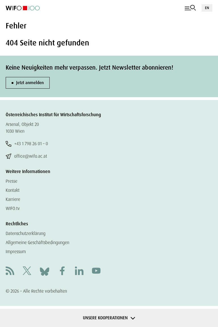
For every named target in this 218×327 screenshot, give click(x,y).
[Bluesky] (44, 271)
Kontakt (13, 190)
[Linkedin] (79, 271)
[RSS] (10, 271)
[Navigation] (190, 8)
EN (207, 7)
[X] (27, 271)
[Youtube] (96, 271)
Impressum (16, 252)
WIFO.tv (13, 208)
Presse (11, 181)
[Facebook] (62, 271)
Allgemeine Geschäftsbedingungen (37, 242)
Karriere (13, 199)
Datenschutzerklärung (25, 233)
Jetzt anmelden (30, 83)
